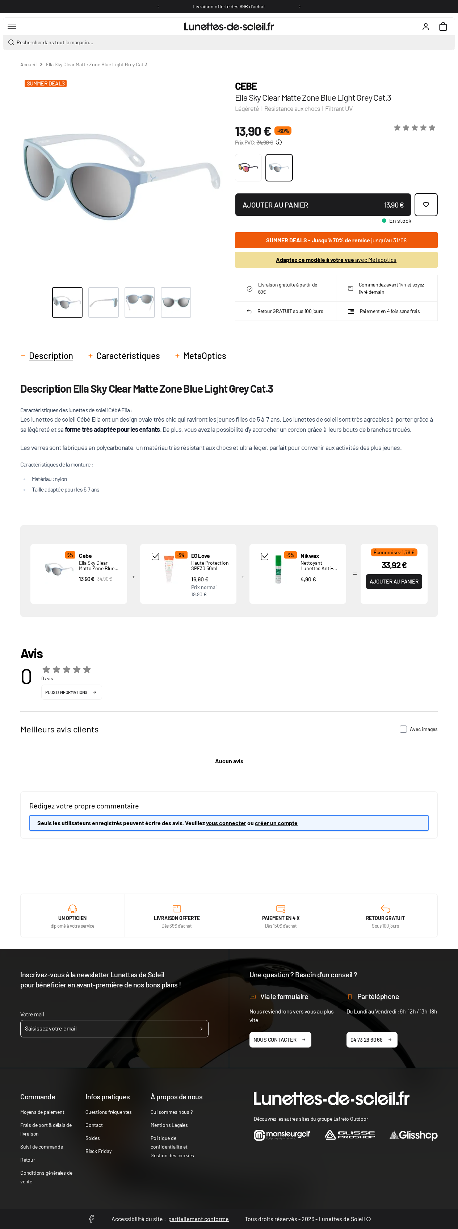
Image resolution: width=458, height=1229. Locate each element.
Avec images (424, 729)
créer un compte (276, 822)
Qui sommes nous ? (172, 1112)
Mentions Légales (169, 1125)
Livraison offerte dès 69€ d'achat (229, 6)
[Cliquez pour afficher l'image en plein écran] (121, 177)
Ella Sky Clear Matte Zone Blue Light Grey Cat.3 (96, 568)
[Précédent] (159, 6)
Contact (94, 1125)
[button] (416, 128)
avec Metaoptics (336, 259)
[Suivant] (299, 6)
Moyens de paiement (42, 1112)
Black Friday (98, 1151)
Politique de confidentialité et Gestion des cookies (172, 1146)
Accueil (28, 64)
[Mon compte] (426, 26)
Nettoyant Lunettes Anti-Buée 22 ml (317, 568)
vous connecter (226, 822)
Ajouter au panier (394, 581)
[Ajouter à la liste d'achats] (426, 204)
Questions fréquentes (108, 1112)
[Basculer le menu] (12, 26)
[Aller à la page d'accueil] (229, 26)
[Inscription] (201, 1028)
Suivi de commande (41, 1147)
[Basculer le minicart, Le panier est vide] (443, 26)
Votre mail (32, 1014)
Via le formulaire (284, 996)
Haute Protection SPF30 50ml (210, 565)
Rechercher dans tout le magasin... (55, 42)
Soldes (92, 1138)
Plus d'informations (66, 692)
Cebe (246, 86)
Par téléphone (378, 996)
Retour (27, 1160)
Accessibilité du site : (170, 1218)
